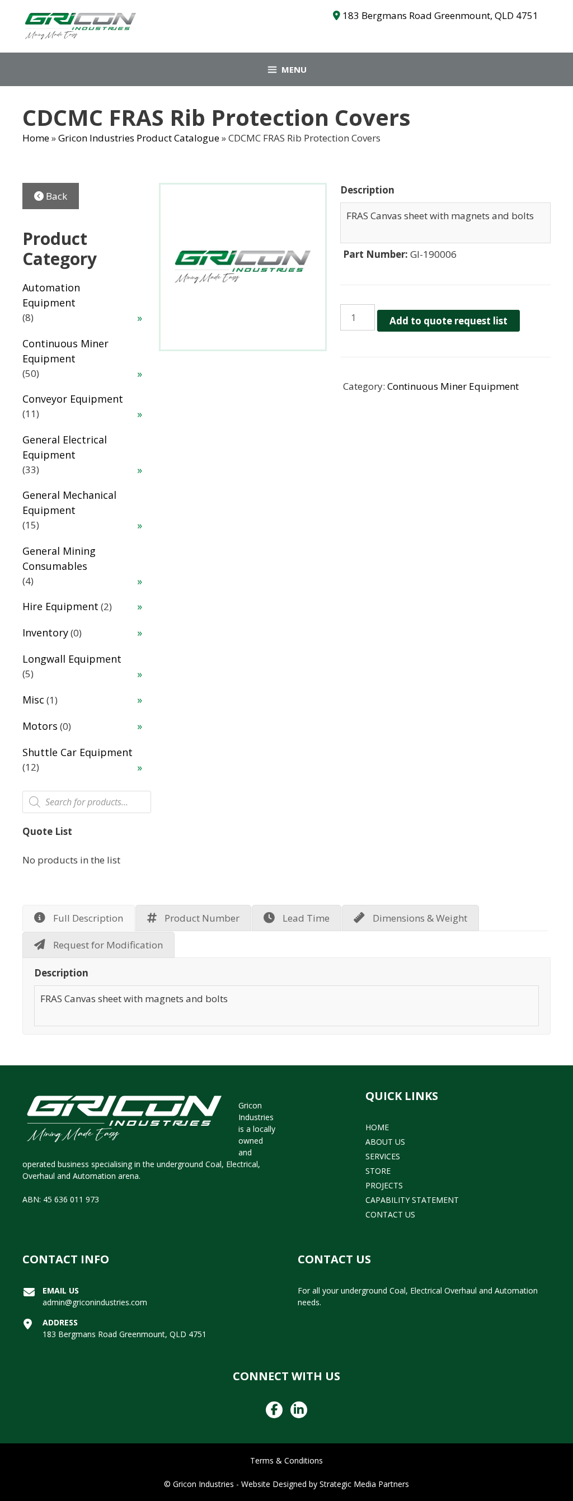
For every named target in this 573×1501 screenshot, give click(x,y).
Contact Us (390, 1214)
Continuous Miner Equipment (453, 386)
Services (382, 1156)
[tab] (78, 918)
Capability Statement (412, 1200)
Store (378, 1170)
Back (55, 196)
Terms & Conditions (286, 1460)
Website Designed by (279, 1484)
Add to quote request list (448, 320)
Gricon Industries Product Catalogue (138, 137)
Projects (384, 1185)
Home (35, 137)
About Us (385, 1141)
